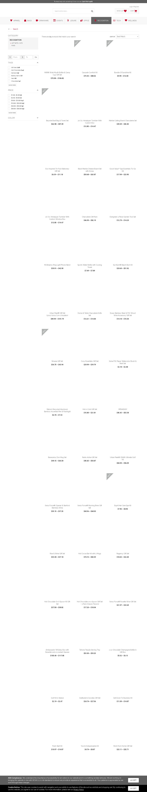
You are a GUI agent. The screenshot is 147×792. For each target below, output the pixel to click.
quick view (48, 85)
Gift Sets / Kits (16, 43)
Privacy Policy (79, 790)
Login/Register (134, 6)
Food (13, 45)
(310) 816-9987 (87, 1)
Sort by (112, 36)
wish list (60, 85)
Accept (133, 780)
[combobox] (127, 37)
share (70, 85)
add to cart (58, 67)
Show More (12, 85)
